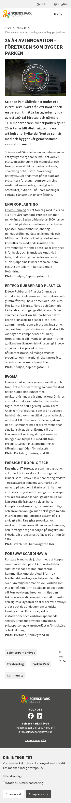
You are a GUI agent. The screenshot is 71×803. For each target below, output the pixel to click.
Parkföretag (15, 664)
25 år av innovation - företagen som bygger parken (35, 32)
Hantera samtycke (35, 740)
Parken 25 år (41, 664)
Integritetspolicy (31, 768)
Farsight (10, 468)
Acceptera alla (38, 794)
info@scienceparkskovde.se (35, 732)
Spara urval (13, 794)
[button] (41, 4)
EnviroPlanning (15, 210)
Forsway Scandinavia (18, 559)
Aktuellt (21, 28)
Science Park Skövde (21, 652)
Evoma (9, 382)
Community (15, 675)
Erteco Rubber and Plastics (23, 291)
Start (8, 28)
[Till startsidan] (17, 14)
